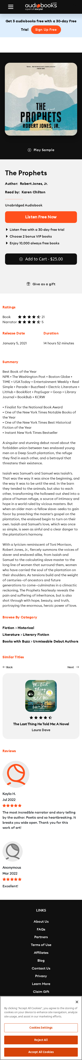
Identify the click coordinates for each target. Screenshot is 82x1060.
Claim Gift (41, 991)
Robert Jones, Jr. (34, 183)
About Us (41, 921)
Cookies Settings (40, 1027)
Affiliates (41, 952)
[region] (41, 1028)
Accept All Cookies (41, 1052)
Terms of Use (41, 945)
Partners (41, 937)
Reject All (41, 1040)
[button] (8, 667)
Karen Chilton (33, 192)
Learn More (41, 984)
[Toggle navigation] (10, 7)
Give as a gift (44, 284)
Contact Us (41, 968)
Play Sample (44, 150)
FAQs (41, 929)
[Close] (77, 1002)
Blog (41, 960)
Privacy (41, 976)
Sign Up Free (46, 29)
